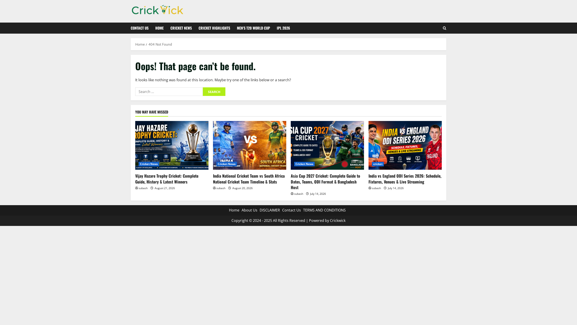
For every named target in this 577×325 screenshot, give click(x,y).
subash (143, 188)
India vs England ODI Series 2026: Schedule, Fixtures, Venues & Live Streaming (405, 178)
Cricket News (181, 28)
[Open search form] (444, 28)
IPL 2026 (283, 28)
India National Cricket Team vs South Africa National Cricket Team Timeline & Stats (249, 178)
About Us (249, 210)
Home (159, 28)
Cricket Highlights (214, 28)
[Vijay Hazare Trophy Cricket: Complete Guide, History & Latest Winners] (171, 145)
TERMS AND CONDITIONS (324, 210)
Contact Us (140, 28)
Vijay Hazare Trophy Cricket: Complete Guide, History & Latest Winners (166, 178)
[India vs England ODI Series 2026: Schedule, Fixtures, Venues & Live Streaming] (405, 145)
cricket (377, 164)
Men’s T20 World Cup (253, 28)
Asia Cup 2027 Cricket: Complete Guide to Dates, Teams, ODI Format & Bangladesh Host (325, 181)
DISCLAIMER (270, 210)
